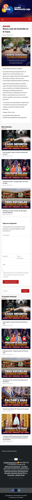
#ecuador (7, 473)
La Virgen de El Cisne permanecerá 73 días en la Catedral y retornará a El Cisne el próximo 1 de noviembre (15, 437)
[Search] (29, 19)
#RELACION (9, 467)
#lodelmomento (22, 471)
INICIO (4, 26)
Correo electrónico (20, 257)
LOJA (8, 26)
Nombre (5, 256)
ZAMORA (26, 148)
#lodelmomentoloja (10, 471)
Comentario (6, 235)
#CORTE (24, 467)
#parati (19, 473)
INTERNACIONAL (16, 148)
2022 (10, 35)
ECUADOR (5, 148)
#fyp (24, 473)
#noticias (14, 473)
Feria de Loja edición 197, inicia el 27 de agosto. (16, 409)
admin (5, 35)
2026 (9, 156)
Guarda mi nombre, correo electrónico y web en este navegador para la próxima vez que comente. (15, 274)
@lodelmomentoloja (10, 462)
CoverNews (12, 497)
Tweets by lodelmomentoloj (9, 451)
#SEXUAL (17, 467)
